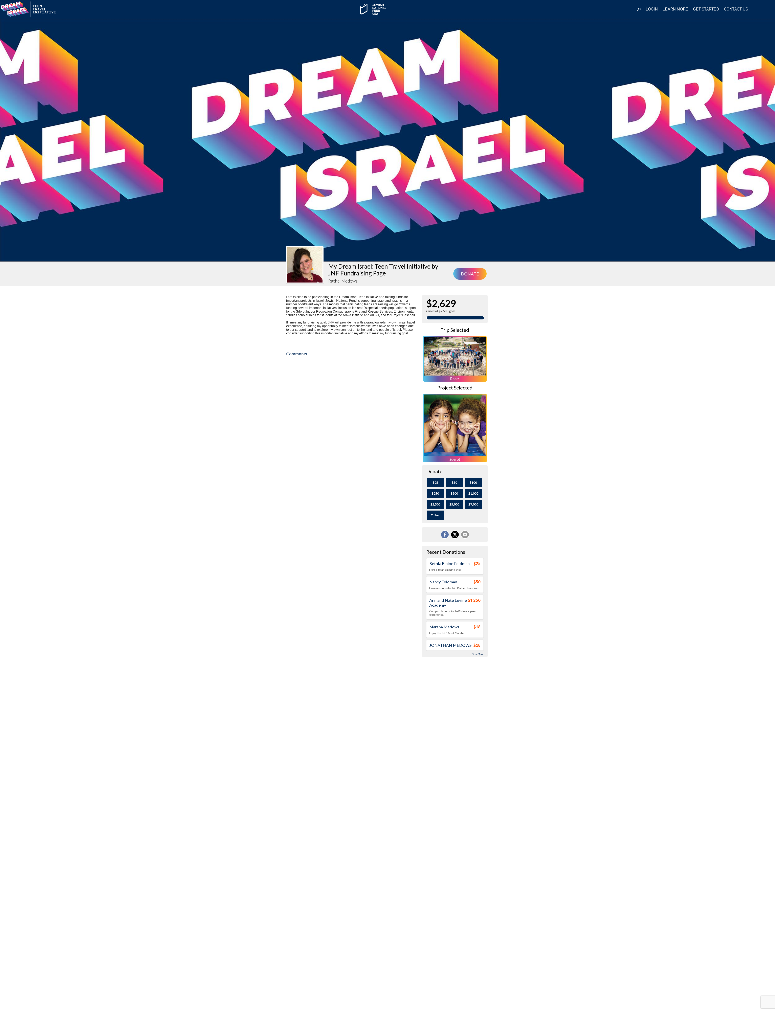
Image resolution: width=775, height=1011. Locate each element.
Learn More (675, 9)
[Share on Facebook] (445, 534)
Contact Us (736, 9)
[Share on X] (455, 534)
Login (652, 9)
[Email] (465, 534)
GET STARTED (706, 9)
